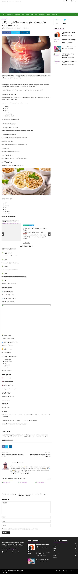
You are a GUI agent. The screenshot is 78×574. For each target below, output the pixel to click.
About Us (3, 1)
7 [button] (28, 246)
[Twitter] (76, 1)
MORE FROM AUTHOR (20, 479)
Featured (4, 225)
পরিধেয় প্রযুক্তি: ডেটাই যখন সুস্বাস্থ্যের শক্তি (9, 494)
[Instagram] (71, 1)
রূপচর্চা (23, 14)
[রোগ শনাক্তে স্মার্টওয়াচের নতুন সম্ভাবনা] (43, 487)
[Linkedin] (73, 1)
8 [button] (29, 246)
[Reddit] (24, 473)
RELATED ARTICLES (8, 479)
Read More (4, 242)
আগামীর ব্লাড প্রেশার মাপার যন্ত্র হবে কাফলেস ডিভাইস (13, 229)
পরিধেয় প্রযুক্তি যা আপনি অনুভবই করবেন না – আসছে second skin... (69, 62)
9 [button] (30, 246)
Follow (65, 19)
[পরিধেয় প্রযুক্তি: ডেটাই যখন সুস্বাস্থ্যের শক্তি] (9, 487)
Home (3, 18)
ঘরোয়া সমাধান (10, 440)
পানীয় (54, 550)
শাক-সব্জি (64, 42)
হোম (3, 14)
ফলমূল (54, 548)
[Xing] (30, 473)
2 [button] (21, 246)
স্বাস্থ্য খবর (48, 14)
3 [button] (22, 246)
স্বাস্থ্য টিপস (17, 14)
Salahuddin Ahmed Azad (8, 28)
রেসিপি (32, 14)
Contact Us (18, 1)
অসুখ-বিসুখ (55, 546)
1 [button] (20, 246)
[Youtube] (28, 473)
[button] (75, 14)
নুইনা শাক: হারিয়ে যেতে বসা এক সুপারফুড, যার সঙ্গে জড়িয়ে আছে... (69, 40)
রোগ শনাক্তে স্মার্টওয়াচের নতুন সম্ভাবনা (41, 494)
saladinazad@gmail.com (12, 549)
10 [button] (31, 246)
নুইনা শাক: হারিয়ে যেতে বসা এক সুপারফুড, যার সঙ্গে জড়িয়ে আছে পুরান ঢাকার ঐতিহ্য (26, 494)
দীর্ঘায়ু (36, 14)
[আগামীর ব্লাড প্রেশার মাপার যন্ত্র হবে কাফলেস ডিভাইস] (57, 56)
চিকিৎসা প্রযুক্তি (41, 14)
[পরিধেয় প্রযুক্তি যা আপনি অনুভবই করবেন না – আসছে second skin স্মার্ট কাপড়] (57, 63)
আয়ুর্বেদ (27, 14)
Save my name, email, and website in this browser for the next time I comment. (20, 529)
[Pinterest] (22, 473)
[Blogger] (64, 1)
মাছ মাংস (55, 557)
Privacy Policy (10, 1)
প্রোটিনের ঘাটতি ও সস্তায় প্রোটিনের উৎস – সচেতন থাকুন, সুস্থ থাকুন (12, 455)
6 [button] (26, 246)
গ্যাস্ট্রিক (7, 440)
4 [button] (24, 246)
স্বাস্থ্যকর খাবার (9, 14)
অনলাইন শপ (54, 14)
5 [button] (25, 246)
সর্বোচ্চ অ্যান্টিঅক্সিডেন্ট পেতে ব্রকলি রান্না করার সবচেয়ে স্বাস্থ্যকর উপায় (40, 455)
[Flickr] (69, 1)
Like (57, 19)
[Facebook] (66, 1)
